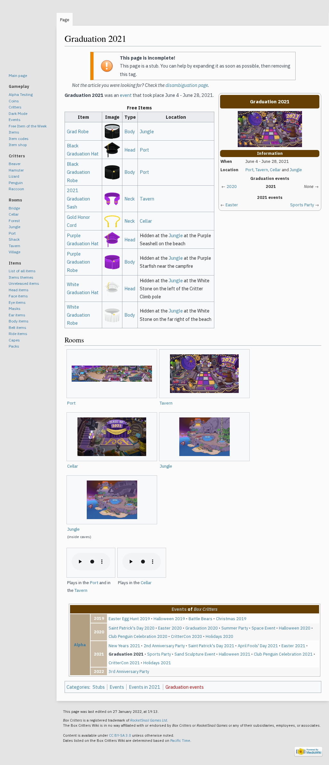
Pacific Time (180, 740)
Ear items (17, 315)
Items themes (21, 277)
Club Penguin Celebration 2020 (138, 636)
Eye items (17, 302)
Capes (14, 340)
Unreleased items (24, 283)
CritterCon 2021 (124, 662)
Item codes (19, 138)
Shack (14, 239)
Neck (129, 199)
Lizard (14, 176)
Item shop (18, 144)
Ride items (18, 333)
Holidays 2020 (219, 636)
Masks (15, 308)
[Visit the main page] (28, 38)
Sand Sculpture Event (194, 654)
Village (14, 251)
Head (129, 150)
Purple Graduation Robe (78, 262)
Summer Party (234, 627)
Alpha (80, 644)
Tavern (261, 170)
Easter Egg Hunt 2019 (129, 618)
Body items (19, 321)
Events (179, 609)
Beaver (15, 163)
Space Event (263, 627)
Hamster (16, 170)
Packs (14, 346)
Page (64, 20)
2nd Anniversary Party (164, 645)
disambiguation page (186, 85)
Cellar (275, 170)
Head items (19, 289)
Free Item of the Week (28, 126)
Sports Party (302, 205)
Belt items (17, 327)
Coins (14, 100)
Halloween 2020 (294, 627)
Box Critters (206, 609)
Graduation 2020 (201, 627)
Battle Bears (200, 618)
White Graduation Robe (78, 315)
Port (249, 170)
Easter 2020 (170, 627)
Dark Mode (18, 113)
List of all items (22, 270)
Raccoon (16, 188)
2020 (232, 186)
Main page (18, 75)
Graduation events (184, 687)
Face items (18, 296)
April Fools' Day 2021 (258, 645)
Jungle (296, 170)
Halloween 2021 (234, 654)
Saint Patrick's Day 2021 (211, 645)
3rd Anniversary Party (129, 671)
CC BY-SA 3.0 (120, 735)
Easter (232, 205)
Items (14, 132)
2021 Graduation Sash (78, 198)
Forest (14, 220)
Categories (78, 687)
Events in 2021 (144, 687)
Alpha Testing (21, 94)
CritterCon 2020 (186, 636)
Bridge (14, 208)
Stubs (99, 687)
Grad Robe (78, 131)
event (126, 95)
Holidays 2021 (157, 662)
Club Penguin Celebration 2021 (283, 654)
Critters (15, 107)
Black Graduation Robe (78, 172)
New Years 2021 (124, 645)
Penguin (16, 182)
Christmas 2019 (231, 618)
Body (129, 131)
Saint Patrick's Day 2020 (132, 627)
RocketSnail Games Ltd (148, 720)
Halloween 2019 (169, 618)
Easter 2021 (293, 645)
